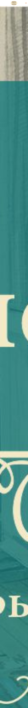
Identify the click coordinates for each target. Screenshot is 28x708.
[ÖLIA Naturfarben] (14, 3)
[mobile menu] (26, 3)
